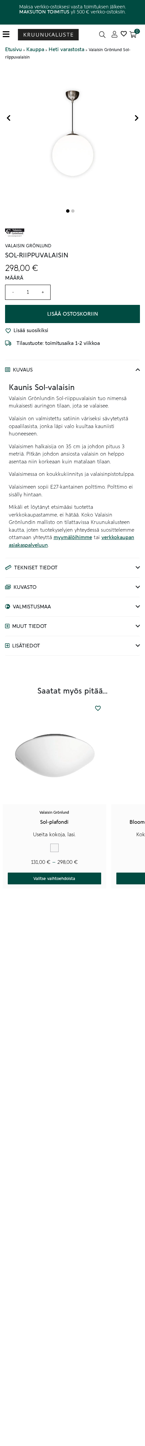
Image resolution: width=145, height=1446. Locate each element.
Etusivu (13, 49)
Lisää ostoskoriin (72, 314)
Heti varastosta (66, 49)
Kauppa (35, 49)
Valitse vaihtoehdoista (54, 878)
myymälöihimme (73, 537)
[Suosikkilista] (123, 34)
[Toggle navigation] (8, 34)
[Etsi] (102, 34)
